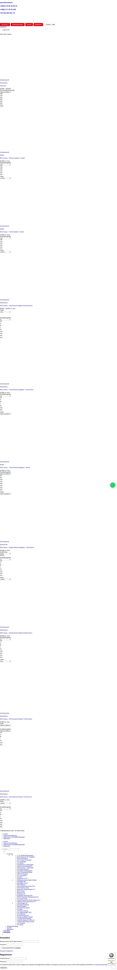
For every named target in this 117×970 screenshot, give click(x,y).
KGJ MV (19, 877)
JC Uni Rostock (22, 875)
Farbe (2, 176)
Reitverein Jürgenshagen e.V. (26, 889)
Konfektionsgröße (5, 162)
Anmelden (17, 948)
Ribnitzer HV (21, 892)
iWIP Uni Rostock (22, 874)
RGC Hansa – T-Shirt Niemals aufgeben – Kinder (15, 467)
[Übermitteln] (4, 851)
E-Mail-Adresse (5, 958)
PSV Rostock (21, 884)
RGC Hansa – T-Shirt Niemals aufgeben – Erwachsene (16, 389)
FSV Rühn (20, 863)
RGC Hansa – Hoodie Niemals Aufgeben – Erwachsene (17, 547)
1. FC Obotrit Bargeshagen (25, 855)
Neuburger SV (21, 881)
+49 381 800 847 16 (7, 13)
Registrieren (4, 967)
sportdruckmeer (6, 2)
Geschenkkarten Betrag (7, 90)
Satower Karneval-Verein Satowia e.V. (28, 900)
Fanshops (5, 24)
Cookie (5, 834)
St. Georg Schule (22, 898)
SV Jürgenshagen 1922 (24, 912)
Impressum (6, 838)
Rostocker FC (21, 894)
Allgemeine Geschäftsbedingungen (14, 837)
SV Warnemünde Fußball (25, 917)
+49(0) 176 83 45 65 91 (8, 6)
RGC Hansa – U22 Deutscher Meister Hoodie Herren (16, 633)
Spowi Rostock (21, 906)
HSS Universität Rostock (24, 872)
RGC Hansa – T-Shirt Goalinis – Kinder (12, 232)
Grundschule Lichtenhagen (25, 864)
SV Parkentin (21, 914)
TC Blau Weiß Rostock (24, 918)
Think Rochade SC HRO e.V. (26, 920)
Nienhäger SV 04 (22, 883)
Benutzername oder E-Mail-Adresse (11, 941)
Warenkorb (38, 24)
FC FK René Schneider (24, 860)
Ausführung (3, 552)
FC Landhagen (21, 861)
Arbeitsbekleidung (17, 24)
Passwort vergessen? (6, 951)
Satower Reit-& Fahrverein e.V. (26, 901)
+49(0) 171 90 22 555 (8, 9)
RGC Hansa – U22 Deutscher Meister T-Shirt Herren (16, 797)
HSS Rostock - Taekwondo (25, 868)
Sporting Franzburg (23, 904)
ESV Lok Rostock (22, 858)
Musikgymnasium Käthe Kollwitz (27, 880)
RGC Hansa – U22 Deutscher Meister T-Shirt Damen (16, 719)
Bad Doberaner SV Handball (26, 857)
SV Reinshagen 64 (23, 915)
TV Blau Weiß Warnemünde (25, 921)
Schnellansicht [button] (4, 80)
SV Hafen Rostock (22, 911)
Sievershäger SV (22, 903)
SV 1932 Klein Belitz (23, 908)
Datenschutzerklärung (10, 835)
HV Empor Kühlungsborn (24, 871)
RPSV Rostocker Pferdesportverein (28, 897)
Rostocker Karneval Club (24, 895)
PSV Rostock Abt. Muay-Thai (26, 886)
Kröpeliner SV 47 (22, 878)
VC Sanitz (20, 925)
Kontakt (29, 24)
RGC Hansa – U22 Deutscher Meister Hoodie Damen (16, 305)
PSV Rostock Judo (23, 888)
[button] (6, 932)
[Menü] (114, 953)
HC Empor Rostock (23, 869)
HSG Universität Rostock (24, 866)
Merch (5, 30)
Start (1, 34)
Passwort (3, 944)
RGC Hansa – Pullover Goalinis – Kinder (12, 158)
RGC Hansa (21, 891)
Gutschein (3, 86)
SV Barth (20, 909)
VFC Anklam (21, 923)
